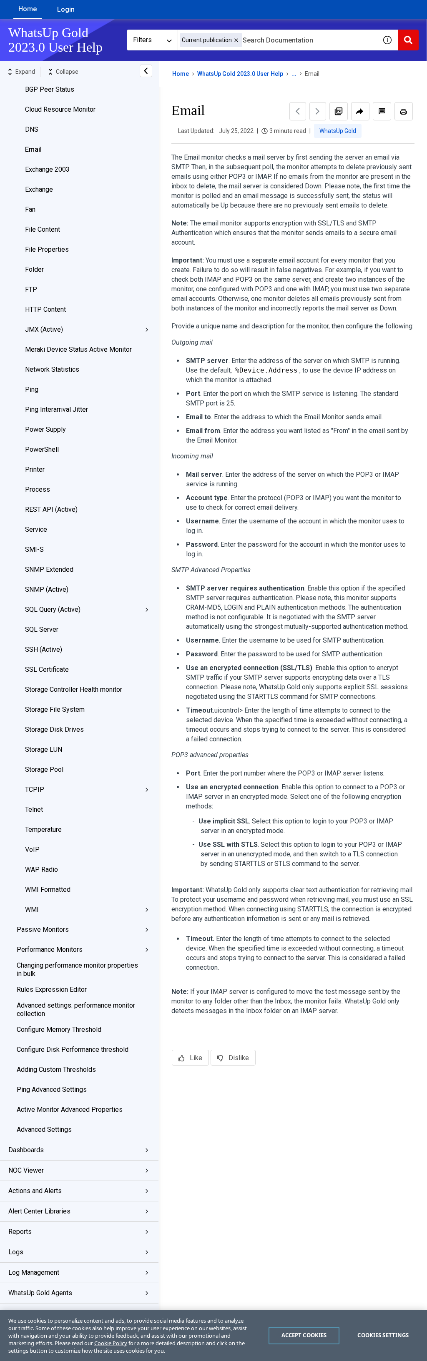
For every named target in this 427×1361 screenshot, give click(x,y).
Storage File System (55, 709)
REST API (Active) (51, 509)
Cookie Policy (110, 1343)
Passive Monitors (43, 929)
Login (66, 9)
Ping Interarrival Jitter (56, 409)
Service (36, 529)
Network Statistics (52, 369)
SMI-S (34, 549)
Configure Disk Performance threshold (72, 1049)
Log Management (33, 1272)
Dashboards (26, 1150)
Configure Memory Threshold (59, 1029)
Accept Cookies (304, 1335)
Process (37, 489)
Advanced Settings (44, 1129)
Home (27, 9)
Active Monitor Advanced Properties (70, 1109)
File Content (42, 229)
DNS (31, 129)
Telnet (34, 809)
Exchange (39, 189)
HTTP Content (45, 309)
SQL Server (41, 629)
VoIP (32, 849)
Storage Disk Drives (54, 729)
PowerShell (42, 449)
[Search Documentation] (408, 40)
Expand (25, 71)
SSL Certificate (47, 669)
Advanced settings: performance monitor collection (76, 1009)
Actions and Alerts (35, 1191)
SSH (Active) (43, 649)
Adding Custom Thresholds (56, 1069)
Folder (34, 269)
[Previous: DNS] (297, 111)
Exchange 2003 (47, 169)
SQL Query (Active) (52, 609)
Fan (30, 209)
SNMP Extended (49, 569)
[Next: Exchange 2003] (317, 111)
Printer (35, 469)
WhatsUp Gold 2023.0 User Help (240, 73)
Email (33, 149)
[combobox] (277, 40)
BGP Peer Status (49, 89)
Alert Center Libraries (39, 1211)
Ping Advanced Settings (52, 1089)
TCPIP (34, 789)
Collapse (67, 71)
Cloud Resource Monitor (60, 109)
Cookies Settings (383, 1335)
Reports (20, 1232)
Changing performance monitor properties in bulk (77, 969)
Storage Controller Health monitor (73, 689)
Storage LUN (43, 749)
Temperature (43, 829)
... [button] (293, 73)
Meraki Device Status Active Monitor (78, 349)
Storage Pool (44, 769)
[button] (236, 40)
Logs (15, 1252)
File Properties (47, 249)
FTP (31, 289)
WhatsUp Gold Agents (40, 1293)
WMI (32, 909)
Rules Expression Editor (52, 989)
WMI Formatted (47, 889)
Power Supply (45, 429)
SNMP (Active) (46, 589)
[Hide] (146, 71)
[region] (213, 1335)
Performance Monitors (50, 949)
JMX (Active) (44, 329)
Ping (31, 389)
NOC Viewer (26, 1170)
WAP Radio (41, 869)
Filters (142, 40)
